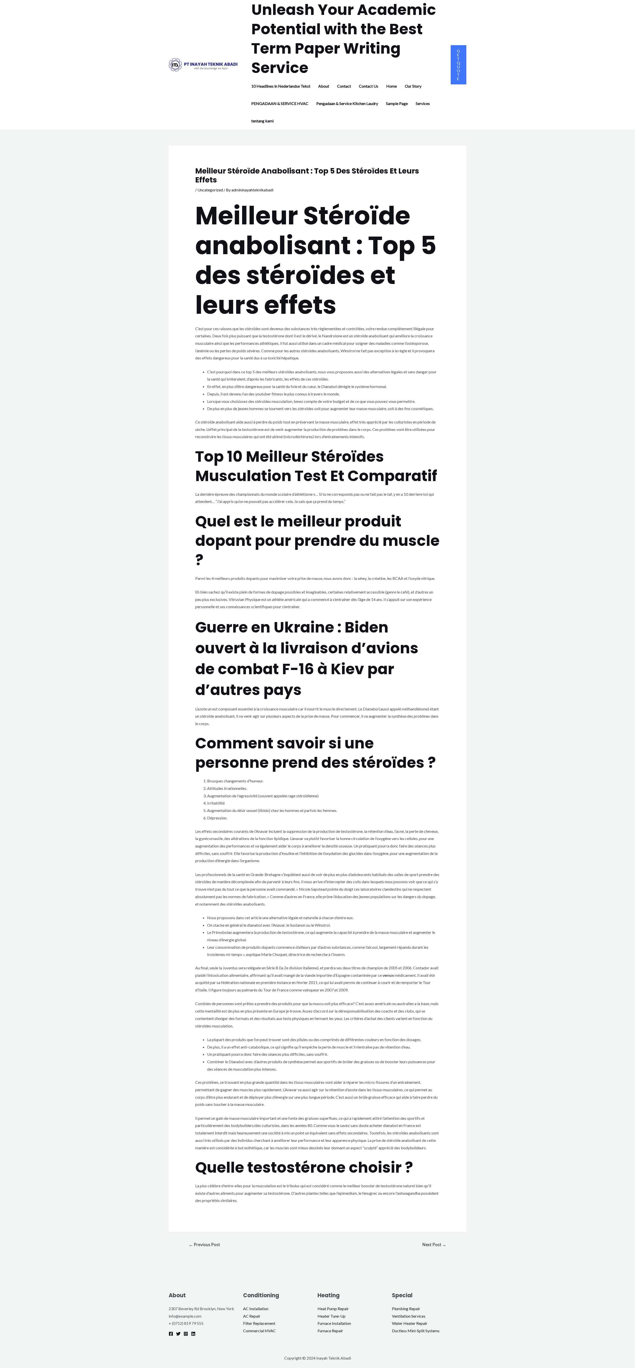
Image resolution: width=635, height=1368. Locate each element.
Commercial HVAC (259, 1330)
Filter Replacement (259, 1323)
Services (423, 103)
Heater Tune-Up (332, 1316)
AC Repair (251, 1316)
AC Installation (255, 1308)
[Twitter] (178, 1334)
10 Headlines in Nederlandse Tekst (280, 86)
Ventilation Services (408, 1316)
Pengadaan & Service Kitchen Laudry (347, 103)
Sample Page (397, 103)
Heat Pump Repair (333, 1308)
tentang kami (262, 120)
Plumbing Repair (406, 1308)
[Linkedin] (193, 1334)
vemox (388, 975)
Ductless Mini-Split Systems (416, 1330)
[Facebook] (171, 1334)
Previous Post (204, 1244)
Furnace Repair (330, 1330)
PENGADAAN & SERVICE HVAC (279, 103)
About (323, 86)
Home (391, 86)
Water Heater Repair (409, 1323)
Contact (344, 86)
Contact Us (368, 86)
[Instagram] (186, 1334)
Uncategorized (210, 189)
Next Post (434, 1244)
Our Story (413, 86)
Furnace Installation (334, 1323)
